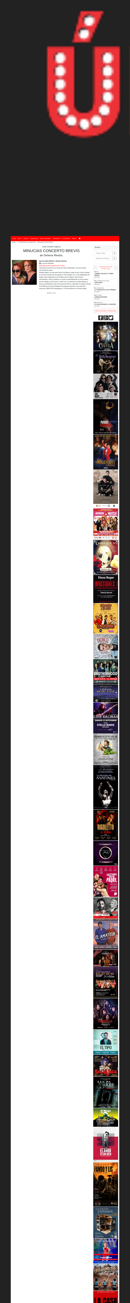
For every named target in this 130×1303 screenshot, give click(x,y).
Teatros (25, 238)
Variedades (56, 238)
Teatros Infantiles (45, 238)
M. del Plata (65, 238)
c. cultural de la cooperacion (26, 242)
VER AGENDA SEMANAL (105, 311)
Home (14, 242)
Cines (19, 238)
